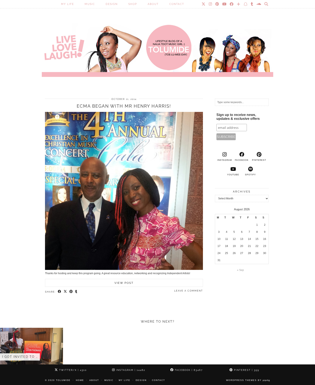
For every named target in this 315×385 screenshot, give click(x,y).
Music (90, 4)
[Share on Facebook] (60, 292)
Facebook (188, 370)
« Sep (240, 270)
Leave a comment (188, 290)
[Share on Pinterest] (71, 292)
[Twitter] (204, 4)
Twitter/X (72, 370)
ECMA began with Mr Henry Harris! (124, 106)
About (153, 4)
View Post (124, 282)
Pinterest (246, 370)
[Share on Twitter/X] (65, 292)
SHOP (132, 4)
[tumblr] (252, 4)
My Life (67, 4)
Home (80, 380)
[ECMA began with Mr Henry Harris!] (124, 269)
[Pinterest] (217, 4)
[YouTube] (224, 4)
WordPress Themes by (248, 380)
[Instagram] (210, 4)
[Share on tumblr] (76, 292)
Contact (176, 4)
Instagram (130, 370)
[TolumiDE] (157, 44)
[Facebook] (232, 4)
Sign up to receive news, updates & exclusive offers (238, 116)
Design (112, 4)
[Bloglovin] (239, 4)
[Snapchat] (246, 4)
